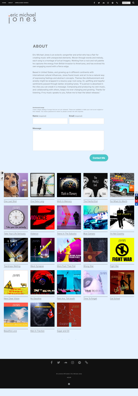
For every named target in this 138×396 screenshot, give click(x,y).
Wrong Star (88, 266)
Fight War (114, 266)
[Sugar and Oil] (69, 316)
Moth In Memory (64, 201)
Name (39, 116)
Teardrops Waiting (12, 266)
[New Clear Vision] (16, 283)
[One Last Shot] (16, 186)
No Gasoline (35, 298)
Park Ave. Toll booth (66, 298)
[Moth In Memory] (69, 186)
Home (4, 2)
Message (37, 128)
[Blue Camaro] (95, 218)
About (10, 2)
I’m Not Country (117, 233)
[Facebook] (136, 194)
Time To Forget (90, 298)
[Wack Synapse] (42, 251)
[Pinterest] (136, 201)
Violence (34, 233)
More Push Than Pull (66, 266)
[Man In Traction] (42, 316)
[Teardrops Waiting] (16, 251)
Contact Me (99, 158)
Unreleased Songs (21, 2)
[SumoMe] (136, 204)
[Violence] (42, 218)
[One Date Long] (42, 186)
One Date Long (37, 201)
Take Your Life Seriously (15, 233)
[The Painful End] (95, 186)
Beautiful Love (10, 331)
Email (75, 116)
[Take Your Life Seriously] (16, 218)
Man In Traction (37, 331)
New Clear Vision (11, 298)
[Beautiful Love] (16, 316)
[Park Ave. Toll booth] (69, 283)
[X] (136, 198)
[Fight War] (122, 251)
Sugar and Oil (63, 331)
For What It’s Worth (118, 201)
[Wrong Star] (95, 251)
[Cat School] (122, 283)
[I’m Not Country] (122, 218)
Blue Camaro (89, 233)
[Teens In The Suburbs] (69, 218)
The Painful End (90, 201)
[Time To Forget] (95, 283)
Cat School (115, 298)
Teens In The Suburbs (66, 233)
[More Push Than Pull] (69, 251)
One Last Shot (10, 201)
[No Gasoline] (42, 283)
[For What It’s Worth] (122, 186)
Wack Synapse (37, 266)
